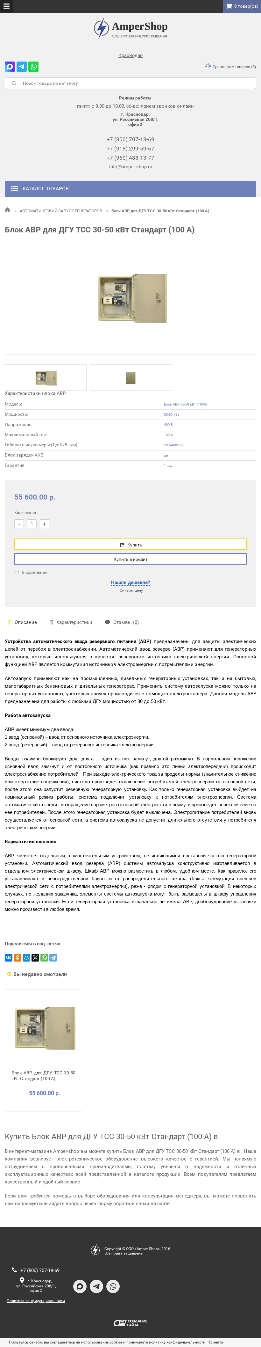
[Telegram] (53, 958)
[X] (35, 958)
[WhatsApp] (44, 958)
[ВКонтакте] (8, 958)
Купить (134, 544)
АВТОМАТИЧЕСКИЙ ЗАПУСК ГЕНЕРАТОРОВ (61, 211)
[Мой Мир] (26, 958)
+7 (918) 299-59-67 (130, 148)
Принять (215, 1342)
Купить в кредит (131, 559)
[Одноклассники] (17, 958)
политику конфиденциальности (177, 1342)
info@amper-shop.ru (130, 167)
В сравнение (34, 572)
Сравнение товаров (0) (234, 66)
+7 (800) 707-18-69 (130, 139)
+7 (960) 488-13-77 (130, 158)
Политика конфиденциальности (36, 1301)
